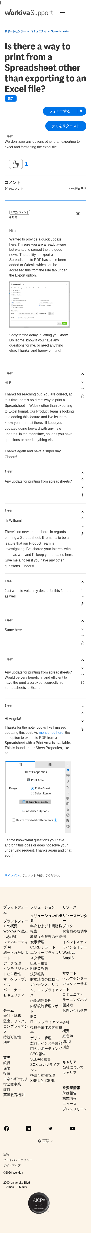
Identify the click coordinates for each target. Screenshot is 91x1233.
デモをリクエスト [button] (66, 126)
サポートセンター (15, 31)
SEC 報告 (38, 1054)
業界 (6, 1057)
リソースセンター (75, 918)
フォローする (59, 111)
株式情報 (70, 1098)
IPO (33, 1016)
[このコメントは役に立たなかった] (82, 389)
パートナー (12, 990)
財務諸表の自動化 (44, 979)
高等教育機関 (14, 1095)
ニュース (70, 1104)
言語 (46, 1141)
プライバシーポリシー (17, 1160)
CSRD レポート (43, 947)
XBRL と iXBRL (42, 1081)
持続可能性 (12, 1037)
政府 (6, 1089)
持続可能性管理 (42, 1075)
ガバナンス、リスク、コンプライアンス (46, 990)
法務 (6, 1042)
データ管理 (12, 963)
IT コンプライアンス (46, 1022)
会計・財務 (12, 1016)
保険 (6, 1068)
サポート (70, 973)
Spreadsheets (60, 31)
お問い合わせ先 (75, 1010)
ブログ (68, 926)
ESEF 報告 (39, 963)
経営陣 (68, 1036)
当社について (73, 1067)
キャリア (70, 1062)
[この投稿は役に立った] (16, 164)
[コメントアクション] (78, 213)
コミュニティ (38, 31)
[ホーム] (29, 12)
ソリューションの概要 (46, 918)
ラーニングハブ (75, 1000)
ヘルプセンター (75, 978)
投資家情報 (71, 1088)
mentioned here (51, 732)
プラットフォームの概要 (15, 923)
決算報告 (37, 974)
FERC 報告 (39, 968)
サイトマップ (12, 1165)
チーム (8, 1010)
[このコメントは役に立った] (82, 374)
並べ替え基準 (77, 188)
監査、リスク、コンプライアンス (15, 1026)
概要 (66, 1031)
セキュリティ (14, 995)
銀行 (6, 1063)
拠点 (66, 1047)
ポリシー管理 (40, 1038)
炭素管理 (37, 942)
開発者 (68, 1005)
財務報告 (70, 1093)
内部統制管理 (40, 1000)
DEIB (67, 1041)
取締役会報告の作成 (46, 936)
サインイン (12, 875)
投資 (6, 1073)
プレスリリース (75, 1109)
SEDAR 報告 (40, 1059)
